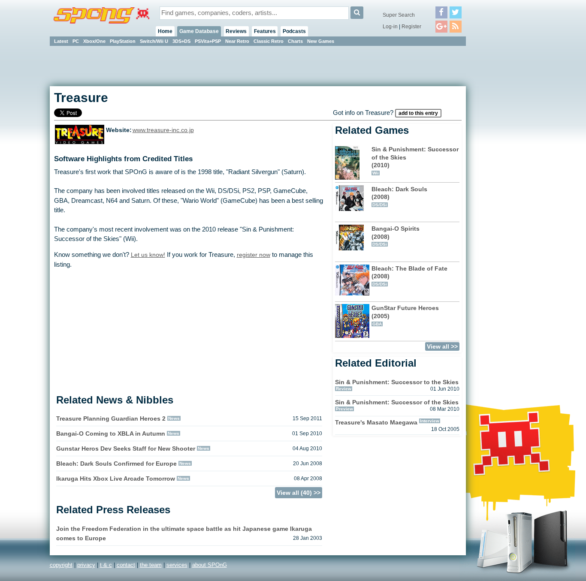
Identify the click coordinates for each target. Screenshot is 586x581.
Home (165, 31)
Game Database (199, 31)
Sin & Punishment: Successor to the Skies (397, 382)
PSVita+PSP (208, 41)
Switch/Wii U (154, 41)
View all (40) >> (298, 492)
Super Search (399, 15)
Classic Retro (269, 41)
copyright (61, 565)
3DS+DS (181, 41)
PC (75, 41)
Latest (61, 41)
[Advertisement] (504, 175)
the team (151, 565)
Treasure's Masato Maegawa (376, 422)
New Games (320, 41)
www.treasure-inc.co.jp (163, 130)
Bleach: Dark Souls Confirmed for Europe (116, 463)
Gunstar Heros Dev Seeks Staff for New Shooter (125, 448)
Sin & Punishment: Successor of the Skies (397, 402)
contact (126, 565)
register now (253, 254)
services (176, 565)
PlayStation (123, 41)
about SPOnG (209, 565)
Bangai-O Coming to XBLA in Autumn (110, 433)
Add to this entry (418, 113)
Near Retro (237, 41)
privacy (86, 565)
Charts (295, 41)
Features (265, 31)
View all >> (442, 346)
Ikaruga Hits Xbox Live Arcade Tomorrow (115, 478)
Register (411, 27)
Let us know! (148, 254)
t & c (106, 565)
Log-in (390, 27)
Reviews (236, 31)
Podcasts (294, 31)
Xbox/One (94, 41)
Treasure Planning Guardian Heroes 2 (111, 418)
